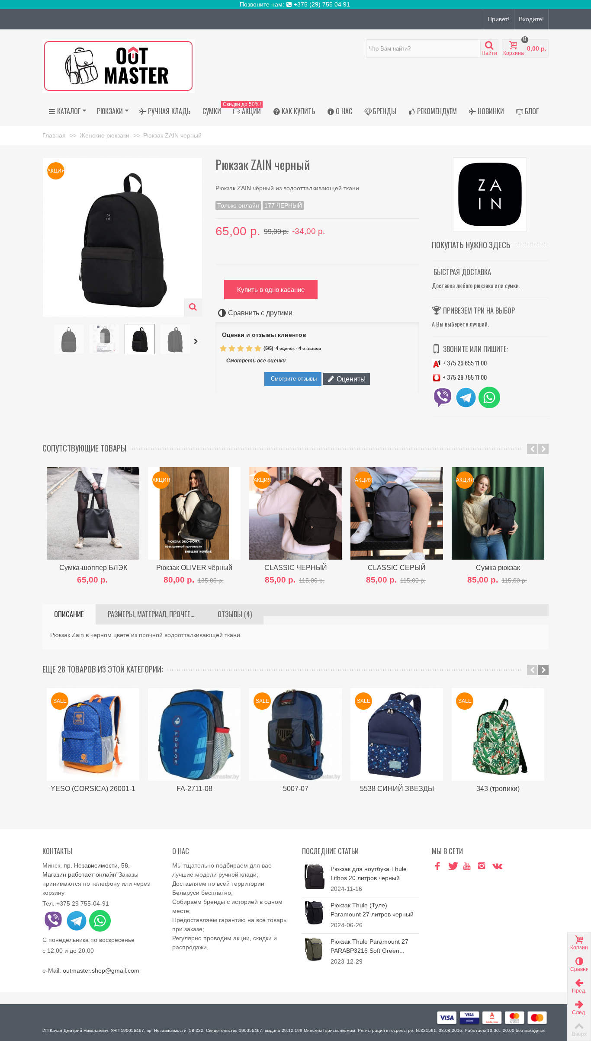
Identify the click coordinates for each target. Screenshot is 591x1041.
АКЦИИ (244, 109)
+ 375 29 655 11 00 (464, 362)
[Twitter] (452, 866)
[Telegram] (511, 866)
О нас (344, 111)
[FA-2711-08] (194, 734)
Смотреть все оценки (256, 361)
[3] (240, 348)
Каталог (68, 111)
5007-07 (295, 788)
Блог (532, 111)
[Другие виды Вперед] (197, 341)
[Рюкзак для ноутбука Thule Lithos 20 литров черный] (314, 875)
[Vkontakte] (496, 866)
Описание (69, 614)
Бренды (384, 111)
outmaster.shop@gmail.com (101, 970)
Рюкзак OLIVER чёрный (194, 567)
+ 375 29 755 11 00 (464, 376)
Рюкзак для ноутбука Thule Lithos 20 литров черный (369, 873)
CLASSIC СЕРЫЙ (397, 567)
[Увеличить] (193, 307)
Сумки (211, 111)
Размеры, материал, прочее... (151, 614)
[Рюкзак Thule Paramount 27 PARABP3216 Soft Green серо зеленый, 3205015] (314, 948)
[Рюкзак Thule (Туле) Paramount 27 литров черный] (314, 912)
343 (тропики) (498, 788)
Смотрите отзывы (293, 378)
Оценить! (350, 379)
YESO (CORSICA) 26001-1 (93, 788)
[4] (249, 348)
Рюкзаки (110, 111)
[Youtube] (466, 866)
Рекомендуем (437, 111)
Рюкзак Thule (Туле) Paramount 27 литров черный (372, 910)
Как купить (298, 111)
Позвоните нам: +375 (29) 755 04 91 (296, 4)
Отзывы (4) (235, 614)
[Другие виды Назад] (46, 341)
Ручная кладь (169, 111)
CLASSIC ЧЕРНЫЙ (295, 567)
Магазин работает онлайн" (80, 874)
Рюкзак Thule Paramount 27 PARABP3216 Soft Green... (369, 946)
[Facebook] (437, 866)
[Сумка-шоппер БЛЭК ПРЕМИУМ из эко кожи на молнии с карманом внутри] (93, 513)
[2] (231, 348)
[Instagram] (481, 866)
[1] (223, 348)
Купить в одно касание (271, 289)
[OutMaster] (118, 65)
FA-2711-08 (194, 788)
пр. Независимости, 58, (97, 865)
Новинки (491, 111)
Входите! (531, 19)
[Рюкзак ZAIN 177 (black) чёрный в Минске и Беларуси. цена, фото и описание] (69, 339)
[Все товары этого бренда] (490, 194)
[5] (257, 348)
